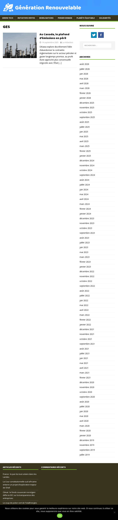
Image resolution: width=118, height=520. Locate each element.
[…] (60, 63)
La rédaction (67, 42)
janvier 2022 (85, 324)
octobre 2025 (86, 112)
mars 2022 (85, 315)
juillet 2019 (85, 454)
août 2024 (84, 179)
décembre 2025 (87, 102)
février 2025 (85, 151)
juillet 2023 (85, 242)
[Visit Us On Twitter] (93, 36)
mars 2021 (85, 372)
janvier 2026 (85, 97)
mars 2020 (85, 425)
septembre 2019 (87, 450)
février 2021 (85, 377)
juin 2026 (84, 73)
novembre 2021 (87, 334)
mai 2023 (84, 252)
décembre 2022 (87, 271)
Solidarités (105, 18)
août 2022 (84, 290)
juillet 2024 (85, 184)
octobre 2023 (86, 228)
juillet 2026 (85, 69)
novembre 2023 (87, 223)
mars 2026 (85, 88)
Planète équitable (86, 18)
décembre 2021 (87, 329)
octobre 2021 (86, 339)
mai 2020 (84, 416)
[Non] (114, 512)
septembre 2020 (87, 396)
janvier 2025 (85, 155)
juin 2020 (84, 411)
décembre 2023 (87, 218)
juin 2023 (84, 247)
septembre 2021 (87, 343)
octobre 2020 (86, 392)
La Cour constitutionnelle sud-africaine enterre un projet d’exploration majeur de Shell (20, 484)
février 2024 (85, 208)
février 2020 (85, 430)
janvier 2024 (85, 213)
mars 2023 (85, 257)
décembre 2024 (87, 160)
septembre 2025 (87, 117)
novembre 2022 (87, 276)
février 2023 (85, 261)
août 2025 (84, 122)
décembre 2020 (87, 382)
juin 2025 (84, 131)
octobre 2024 (86, 170)
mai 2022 (84, 305)
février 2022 (85, 319)
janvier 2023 (85, 266)
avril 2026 (84, 83)
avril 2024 (84, 199)
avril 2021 (84, 367)
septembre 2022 (87, 285)
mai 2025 (84, 136)
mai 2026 (84, 78)
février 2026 (85, 93)
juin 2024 (84, 189)
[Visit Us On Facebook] (100, 36)
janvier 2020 (85, 435)
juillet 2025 (85, 126)
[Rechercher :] (97, 45)
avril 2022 (84, 310)
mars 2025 (85, 146)
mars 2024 (85, 204)
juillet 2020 (85, 406)
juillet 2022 (85, 295)
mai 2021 (84, 363)
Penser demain (65, 18)
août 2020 (84, 401)
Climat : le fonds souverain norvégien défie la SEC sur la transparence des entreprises (19, 495)
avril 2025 (84, 141)
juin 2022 (84, 300)
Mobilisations (46, 18)
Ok (59, 516)
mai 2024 (84, 194)
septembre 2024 (87, 175)
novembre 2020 (87, 387)
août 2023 (84, 237)
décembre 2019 (87, 440)
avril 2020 (84, 420)
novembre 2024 (87, 165)
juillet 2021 (85, 353)
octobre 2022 (86, 281)
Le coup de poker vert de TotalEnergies (20, 503)
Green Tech (7, 18)
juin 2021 (84, 358)
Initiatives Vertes (26, 18)
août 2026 (84, 64)
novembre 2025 (87, 107)
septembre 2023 (87, 232)
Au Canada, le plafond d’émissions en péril (54, 36)
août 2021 (84, 348)
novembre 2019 (87, 445)
